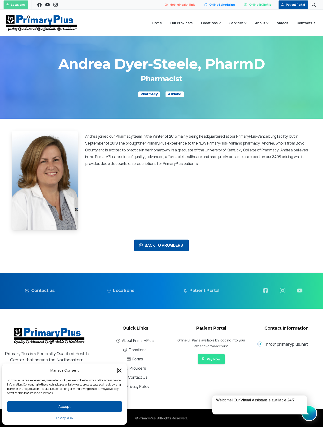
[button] (119, 370)
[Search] (313, 5)
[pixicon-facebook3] (265, 290)
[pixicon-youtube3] (299, 290)
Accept (64, 406)
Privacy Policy (64, 418)
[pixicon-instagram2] (282, 290)
